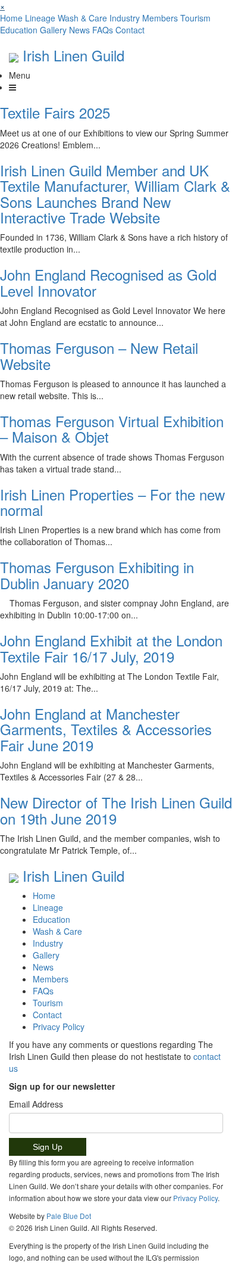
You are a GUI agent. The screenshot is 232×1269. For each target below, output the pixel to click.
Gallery (53, 30)
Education (18, 30)
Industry (124, 18)
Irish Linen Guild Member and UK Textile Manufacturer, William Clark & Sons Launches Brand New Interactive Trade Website (115, 194)
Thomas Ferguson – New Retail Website (99, 355)
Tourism (195, 18)
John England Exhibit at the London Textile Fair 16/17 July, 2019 (111, 648)
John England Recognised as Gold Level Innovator (108, 282)
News (79, 30)
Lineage (40, 18)
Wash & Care (82, 18)
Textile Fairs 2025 (55, 112)
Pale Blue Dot (68, 1216)
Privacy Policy (58, 1026)
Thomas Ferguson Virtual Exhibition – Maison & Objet (112, 428)
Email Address (36, 1104)
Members (160, 18)
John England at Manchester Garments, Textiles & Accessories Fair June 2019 (106, 729)
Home (11, 18)
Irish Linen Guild (73, 55)
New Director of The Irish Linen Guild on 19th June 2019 (116, 810)
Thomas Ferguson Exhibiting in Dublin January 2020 (97, 574)
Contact (130, 30)
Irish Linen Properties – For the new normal (112, 502)
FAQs (102, 30)
